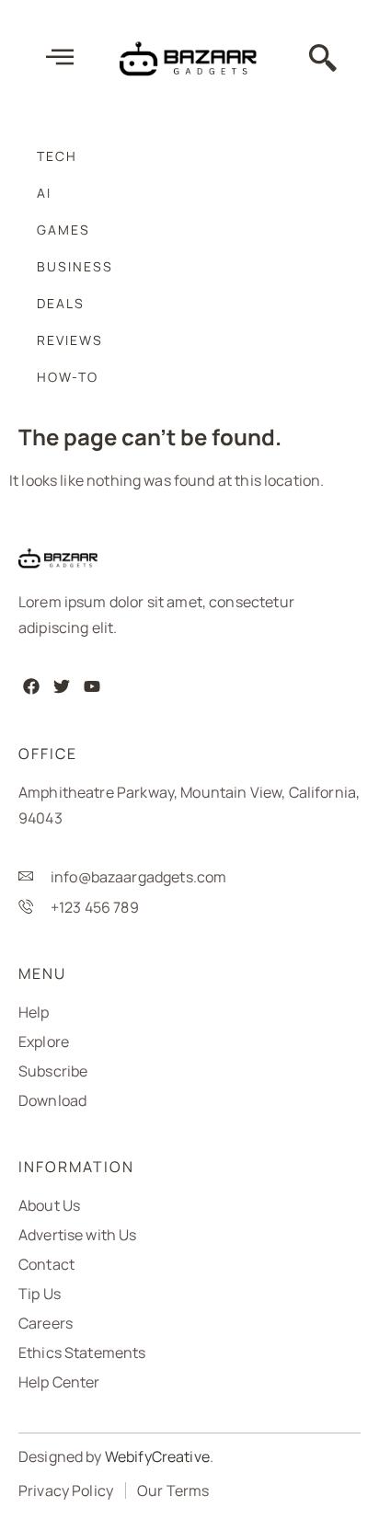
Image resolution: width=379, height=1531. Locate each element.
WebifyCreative (157, 1456)
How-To (67, 377)
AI (44, 192)
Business (75, 266)
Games (63, 229)
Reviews (70, 340)
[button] (322, 59)
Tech (57, 156)
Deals (61, 303)
